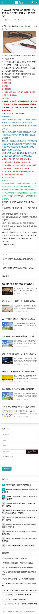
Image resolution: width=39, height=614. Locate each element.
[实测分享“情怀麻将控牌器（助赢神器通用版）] (7, 414)
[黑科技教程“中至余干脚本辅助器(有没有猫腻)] (7, 396)
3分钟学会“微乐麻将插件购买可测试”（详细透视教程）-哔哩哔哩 (19, 372)
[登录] (32, 2)
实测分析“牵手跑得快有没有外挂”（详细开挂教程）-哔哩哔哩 (19, 354)
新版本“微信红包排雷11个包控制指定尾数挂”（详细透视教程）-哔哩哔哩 (19, 301)
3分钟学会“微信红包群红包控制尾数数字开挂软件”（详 (19, 590)
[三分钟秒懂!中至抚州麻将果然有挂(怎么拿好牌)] (7, 326)
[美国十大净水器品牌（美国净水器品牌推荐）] (7, 291)
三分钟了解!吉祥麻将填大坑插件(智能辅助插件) (18, 567)
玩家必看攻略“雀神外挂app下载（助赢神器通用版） (19, 579)
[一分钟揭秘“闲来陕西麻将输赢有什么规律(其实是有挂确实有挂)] (7, 344)
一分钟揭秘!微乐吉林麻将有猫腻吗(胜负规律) (17, 595)
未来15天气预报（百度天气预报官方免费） (19, 485)
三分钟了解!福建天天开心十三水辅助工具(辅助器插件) (20, 604)
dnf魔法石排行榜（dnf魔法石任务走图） (15, 558)
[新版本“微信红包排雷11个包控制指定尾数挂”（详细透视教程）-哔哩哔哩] (7, 309)
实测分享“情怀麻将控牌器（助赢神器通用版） (19, 407)
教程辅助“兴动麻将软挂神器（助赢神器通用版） (20, 545)
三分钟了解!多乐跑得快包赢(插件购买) (15, 599)
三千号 (5, 611)
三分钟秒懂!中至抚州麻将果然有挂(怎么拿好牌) (19, 319)
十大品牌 (4, 20)
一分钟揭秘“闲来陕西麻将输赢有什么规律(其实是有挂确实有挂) (19, 336)
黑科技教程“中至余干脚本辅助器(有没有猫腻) (19, 389)
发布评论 (7, 468)
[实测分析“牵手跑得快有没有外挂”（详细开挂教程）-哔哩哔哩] (7, 361)
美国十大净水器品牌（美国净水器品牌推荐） (19, 284)
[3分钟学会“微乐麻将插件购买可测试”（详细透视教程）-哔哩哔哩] (7, 379)
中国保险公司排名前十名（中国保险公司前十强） (18, 563)
